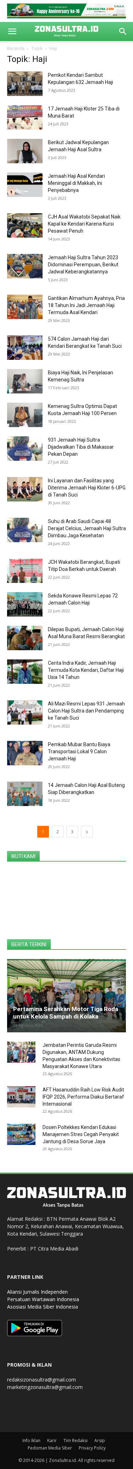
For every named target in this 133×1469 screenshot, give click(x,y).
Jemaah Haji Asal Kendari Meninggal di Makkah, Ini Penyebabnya (76, 183)
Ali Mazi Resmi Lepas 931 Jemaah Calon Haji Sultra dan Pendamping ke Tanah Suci (86, 711)
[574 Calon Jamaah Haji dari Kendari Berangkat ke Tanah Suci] (25, 347)
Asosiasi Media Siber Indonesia (42, 1306)
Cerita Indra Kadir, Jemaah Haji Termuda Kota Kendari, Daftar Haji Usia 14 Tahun (86, 670)
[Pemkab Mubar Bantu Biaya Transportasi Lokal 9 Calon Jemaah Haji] (25, 753)
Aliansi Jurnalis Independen (37, 1291)
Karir (52, 1440)
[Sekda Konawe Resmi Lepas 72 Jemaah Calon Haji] (25, 604)
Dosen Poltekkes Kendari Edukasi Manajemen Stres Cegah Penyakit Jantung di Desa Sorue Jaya (81, 1134)
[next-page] (87, 832)
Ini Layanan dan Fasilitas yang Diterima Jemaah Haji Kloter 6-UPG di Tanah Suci (87, 488)
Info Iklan (31, 1440)
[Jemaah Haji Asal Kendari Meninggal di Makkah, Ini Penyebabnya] (25, 184)
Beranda (15, 48)
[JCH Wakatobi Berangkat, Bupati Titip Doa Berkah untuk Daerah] (25, 570)
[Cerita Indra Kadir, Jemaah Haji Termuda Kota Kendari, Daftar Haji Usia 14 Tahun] (25, 671)
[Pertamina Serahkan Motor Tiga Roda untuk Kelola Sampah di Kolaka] (66, 995)
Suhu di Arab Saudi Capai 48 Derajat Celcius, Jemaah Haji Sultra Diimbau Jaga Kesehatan (87, 528)
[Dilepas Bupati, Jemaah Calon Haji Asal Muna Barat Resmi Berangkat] (25, 638)
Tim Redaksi (75, 1440)
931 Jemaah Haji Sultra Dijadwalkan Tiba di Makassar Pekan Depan (81, 447)
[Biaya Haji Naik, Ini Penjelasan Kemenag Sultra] (25, 381)
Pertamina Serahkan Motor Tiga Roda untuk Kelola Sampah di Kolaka (65, 1012)
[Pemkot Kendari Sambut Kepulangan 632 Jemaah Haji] (25, 84)
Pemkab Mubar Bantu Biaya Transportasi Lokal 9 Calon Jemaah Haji (79, 751)
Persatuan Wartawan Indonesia (43, 1299)
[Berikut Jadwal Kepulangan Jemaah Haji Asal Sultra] (25, 151)
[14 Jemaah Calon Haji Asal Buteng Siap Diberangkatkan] (25, 794)
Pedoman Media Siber (50, 1448)
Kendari (28, 1233)
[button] (12, 31)
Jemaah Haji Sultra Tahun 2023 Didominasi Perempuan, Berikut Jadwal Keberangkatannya (83, 264)
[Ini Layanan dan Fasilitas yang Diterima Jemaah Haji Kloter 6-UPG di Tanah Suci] (25, 489)
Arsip (99, 1440)
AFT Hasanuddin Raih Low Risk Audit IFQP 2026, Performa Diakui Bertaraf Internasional (83, 1097)
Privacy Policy (92, 1448)
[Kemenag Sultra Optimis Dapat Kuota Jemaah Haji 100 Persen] (25, 415)
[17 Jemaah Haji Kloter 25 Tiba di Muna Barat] (25, 117)
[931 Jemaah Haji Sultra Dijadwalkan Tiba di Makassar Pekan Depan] (25, 448)
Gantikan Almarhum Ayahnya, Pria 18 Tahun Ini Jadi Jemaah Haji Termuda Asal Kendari (86, 305)
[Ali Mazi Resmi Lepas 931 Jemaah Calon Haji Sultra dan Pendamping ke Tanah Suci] (25, 712)
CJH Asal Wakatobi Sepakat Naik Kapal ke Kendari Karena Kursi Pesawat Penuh (84, 224)
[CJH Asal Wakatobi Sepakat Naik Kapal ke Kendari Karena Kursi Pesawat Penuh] (25, 225)
